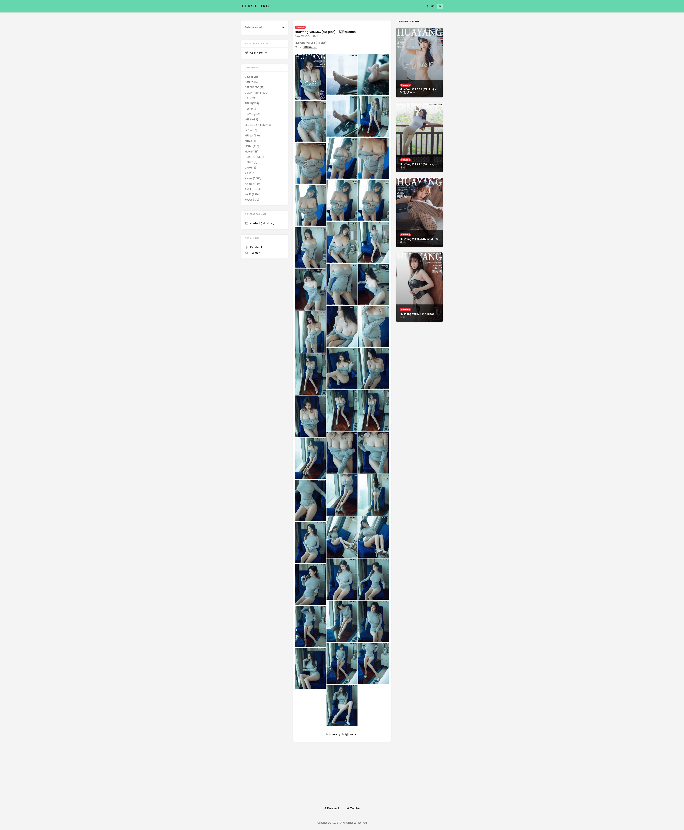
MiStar (248, 146)
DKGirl (248, 98)
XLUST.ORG (255, 6)
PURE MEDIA (252, 157)
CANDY (249, 82)
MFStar (249, 135)
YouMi (248, 194)
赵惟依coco (310, 47)
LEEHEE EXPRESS (255, 124)
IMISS (248, 119)
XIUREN (249, 189)
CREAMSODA (252, 87)
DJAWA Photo (253, 92)
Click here (256, 52)
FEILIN (248, 103)
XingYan (249, 183)
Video (248, 173)
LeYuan (249, 130)
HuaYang (300, 27)
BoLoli (248, 76)
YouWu (249, 199)
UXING (248, 167)
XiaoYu (249, 178)
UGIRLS (249, 162)
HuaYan (249, 108)
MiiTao (248, 141)
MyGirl (248, 151)
